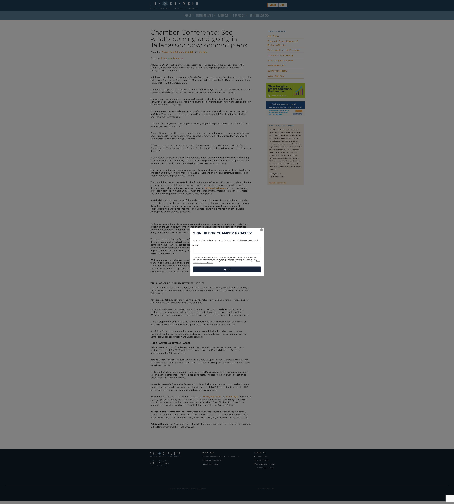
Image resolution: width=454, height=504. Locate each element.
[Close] (261, 229)
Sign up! (227, 269)
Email (195, 245)
